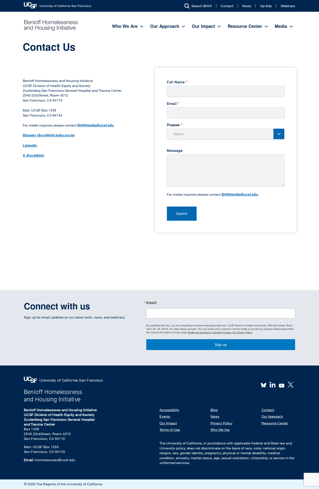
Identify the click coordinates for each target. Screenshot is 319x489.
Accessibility (169, 410)
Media (281, 26)
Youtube (281, 385)
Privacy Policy (221, 423)
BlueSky (263, 384)
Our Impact (203, 26)
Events (165, 416)
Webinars (288, 6)
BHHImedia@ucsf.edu (240, 194)
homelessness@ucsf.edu (55, 460)
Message (175, 150)
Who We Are (125, 26)
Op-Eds (266, 6)
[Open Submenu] (142, 26)
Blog (214, 410)
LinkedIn (30, 145)
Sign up (221, 344)
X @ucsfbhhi (33, 155)
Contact (227, 6)
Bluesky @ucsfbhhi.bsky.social (48, 135)
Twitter (290, 384)
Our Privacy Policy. (242, 332)
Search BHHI (201, 6)
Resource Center (245, 26)
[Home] (51, 25)
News (246, 6)
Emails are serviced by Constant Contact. (210, 332)
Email (172, 103)
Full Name (176, 82)
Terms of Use (170, 429)
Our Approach (164, 26)
